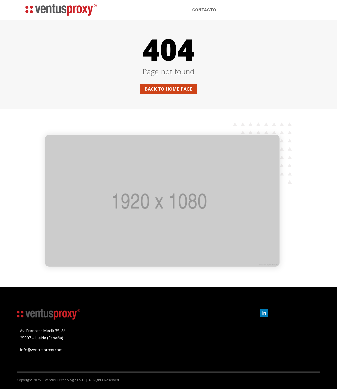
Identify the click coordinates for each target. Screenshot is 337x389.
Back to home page (168, 89)
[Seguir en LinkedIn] (264, 313)
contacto (204, 10)
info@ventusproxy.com (41, 349)
